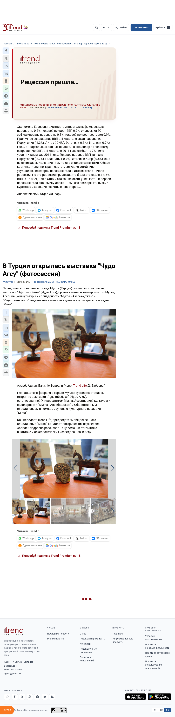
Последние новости (58, 633)
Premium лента (55, 638)
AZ (161, 710)
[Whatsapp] (7, 697)
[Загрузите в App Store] (135, 696)
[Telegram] (37, 697)
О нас (83, 633)
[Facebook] (15, 697)
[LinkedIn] (45, 697)
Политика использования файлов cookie (154, 664)
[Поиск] (96, 27)
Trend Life (80, 385)
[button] (6, 51)
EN (155, 710)
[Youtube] (30, 697)
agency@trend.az (12, 673)
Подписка (118, 633)
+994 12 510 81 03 (13, 669)
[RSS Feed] (52, 697)
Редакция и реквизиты (92, 638)
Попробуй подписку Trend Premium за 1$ (50, 227)
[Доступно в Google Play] (159, 696)
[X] (22, 697)
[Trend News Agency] (13, 631)
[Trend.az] (15, 27)
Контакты (85, 643)
